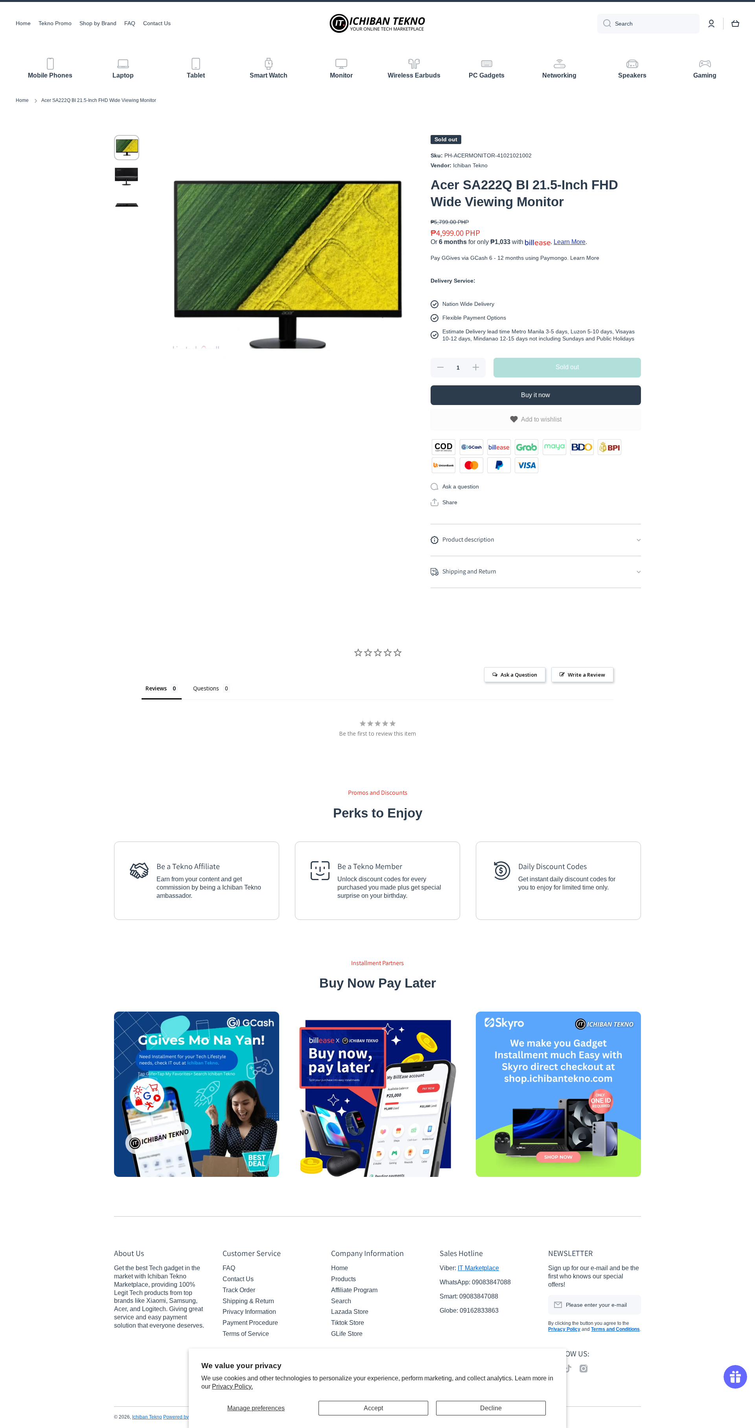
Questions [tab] (206, 688)
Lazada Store (349, 1311)
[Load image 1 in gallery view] (126, 147)
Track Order (239, 1290)
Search (341, 1301)
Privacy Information (249, 1311)
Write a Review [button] (586, 674)
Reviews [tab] (156, 688)
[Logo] (377, 23)
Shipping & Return (248, 1301)
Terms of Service (246, 1333)
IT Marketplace (478, 1268)
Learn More (570, 242)
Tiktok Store (347, 1322)
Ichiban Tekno (147, 1417)
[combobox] (648, 23)
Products (343, 1279)
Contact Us (238, 1279)
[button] (444, 502)
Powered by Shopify (184, 1417)
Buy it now (535, 395)
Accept (373, 1408)
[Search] (604, 23)
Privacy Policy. (232, 1386)
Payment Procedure (250, 1322)
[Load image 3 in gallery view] (126, 205)
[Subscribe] (631, 1305)
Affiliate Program (354, 1290)
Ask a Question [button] (519, 674)
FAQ (229, 1268)
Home (22, 100)
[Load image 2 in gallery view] (126, 176)
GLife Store (347, 1333)
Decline (491, 1408)
